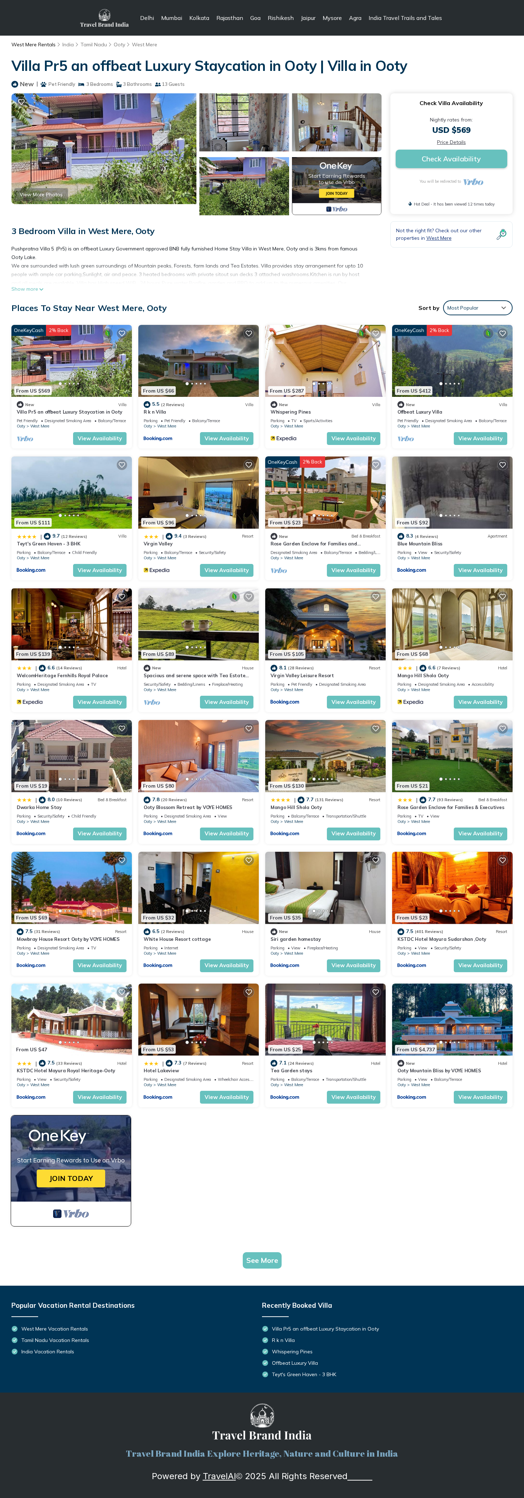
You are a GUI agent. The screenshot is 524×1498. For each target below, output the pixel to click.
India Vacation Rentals (47, 1351)
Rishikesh (281, 17)
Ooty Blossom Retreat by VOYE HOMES (188, 807)
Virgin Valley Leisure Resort (302, 675)
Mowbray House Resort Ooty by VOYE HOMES (68, 939)
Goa (255, 17)
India (68, 44)
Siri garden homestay (296, 939)
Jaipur (308, 17)
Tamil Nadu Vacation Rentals (55, 1340)
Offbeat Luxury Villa (419, 412)
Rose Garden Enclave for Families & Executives (450, 807)
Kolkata (199, 17)
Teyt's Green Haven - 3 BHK (48, 543)
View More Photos (41, 194)
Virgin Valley (158, 543)
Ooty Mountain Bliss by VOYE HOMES (439, 1070)
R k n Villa (155, 412)
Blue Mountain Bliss (419, 543)
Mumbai (171, 17)
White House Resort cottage (177, 939)
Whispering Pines (291, 412)
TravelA (218, 1476)
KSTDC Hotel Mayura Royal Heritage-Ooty (66, 1070)
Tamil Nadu (94, 44)
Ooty (119, 44)
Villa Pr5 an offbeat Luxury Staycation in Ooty (69, 412)
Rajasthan (229, 17)
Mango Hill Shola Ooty (423, 675)
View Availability (100, 438)
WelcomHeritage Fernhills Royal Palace (62, 675)
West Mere (144, 44)
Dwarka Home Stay (39, 807)
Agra (355, 17)
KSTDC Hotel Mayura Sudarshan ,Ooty (441, 939)
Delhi (147, 17)
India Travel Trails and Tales (405, 17)
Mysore (332, 17)
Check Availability (451, 158)
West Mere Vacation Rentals (54, 1329)
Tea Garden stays (291, 1070)
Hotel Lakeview (161, 1070)
